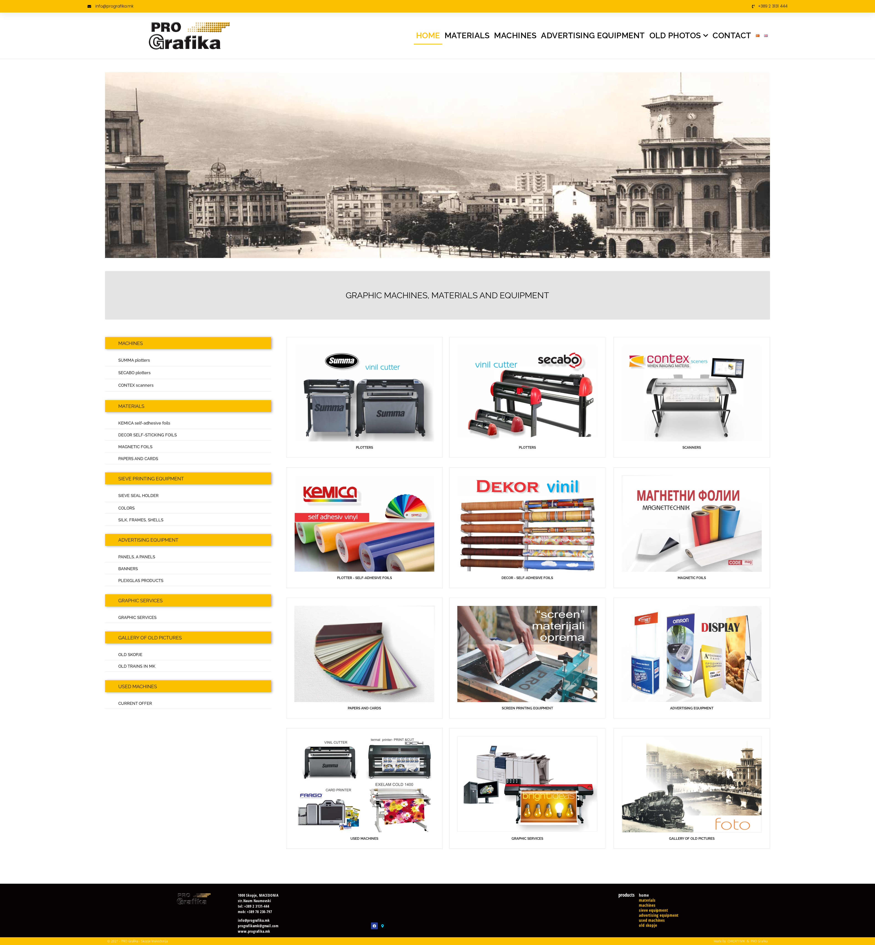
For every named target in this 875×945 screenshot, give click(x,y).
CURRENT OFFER (135, 703)
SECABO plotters (134, 372)
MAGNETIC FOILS (135, 446)
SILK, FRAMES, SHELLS (140, 520)
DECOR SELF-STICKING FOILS (147, 435)
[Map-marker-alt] (382, 925)
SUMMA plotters (134, 360)
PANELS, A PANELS (136, 556)
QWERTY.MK (736, 941)
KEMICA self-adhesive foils (144, 423)
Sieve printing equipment (151, 479)
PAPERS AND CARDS (138, 458)
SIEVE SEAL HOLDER (138, 495)
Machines (515, 35)
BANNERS (128, 568)
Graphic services (140, 600)
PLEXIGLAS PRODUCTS (140, 580)
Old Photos (675, 35)
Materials (467, 35)
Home (428, 35)
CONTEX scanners (136, 385)
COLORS (126, 508)
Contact (732, 35)
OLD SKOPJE (130, 654)
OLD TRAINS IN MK (136, 666)
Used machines (652, 920)
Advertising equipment (148, 540)
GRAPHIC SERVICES (137, 617)
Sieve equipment (653, 910)
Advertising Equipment (593, 35)
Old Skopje (648, 925)
